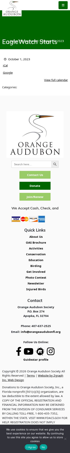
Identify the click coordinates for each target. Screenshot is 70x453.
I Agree (31, 447)
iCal (5, 65)
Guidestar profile (35, 359)
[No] (65, 439)
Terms (31, 375)
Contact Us (35, 175)
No (43, 447)
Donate (35, 186)
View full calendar (56, 80)
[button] (63, 5)
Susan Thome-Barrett (24, 41)
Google (8, 72)
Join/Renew (35, 197)
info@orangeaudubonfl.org (41, 332)
